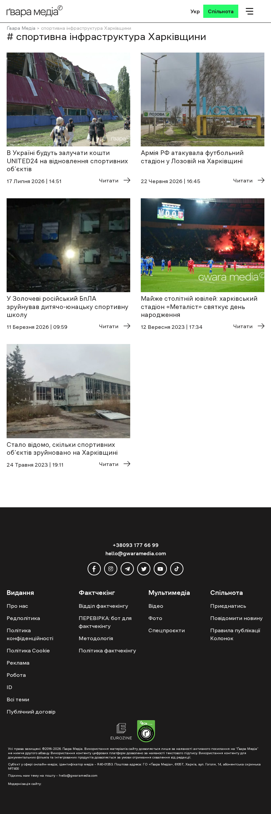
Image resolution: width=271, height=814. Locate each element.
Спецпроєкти (166, 630)
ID (9, 687)
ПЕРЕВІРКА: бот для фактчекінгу (105, 622)
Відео (155, 605)
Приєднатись (228, 605)
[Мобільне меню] (249, 11)
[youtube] (160, 568)
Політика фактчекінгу (107, 650)
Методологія (96, 638)
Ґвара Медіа (21, 28)
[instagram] (110, 568)
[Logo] (35, 11)
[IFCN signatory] (146, 732)
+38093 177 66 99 (136, 545)
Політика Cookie (28, 650)
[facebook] (94, 568)
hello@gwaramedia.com (135, 553)
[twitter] (143, 568)
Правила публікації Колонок (235, 634)
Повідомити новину (236, 618)
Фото (155, 618)
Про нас (17, 605)
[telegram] (127, 568)
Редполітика (23, 618)
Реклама (18, 662)
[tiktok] (176, 568)
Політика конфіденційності (30, 634)
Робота (16, 675)
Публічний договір (31, 711)
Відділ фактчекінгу (103, 605)
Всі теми (18, 699)
